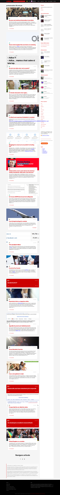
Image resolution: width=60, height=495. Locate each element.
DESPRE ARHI (8, 485)
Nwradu (42, 119)
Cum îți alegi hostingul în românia (18, 221)
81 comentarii (12, 180)
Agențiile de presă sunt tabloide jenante (19, 326)
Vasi (41, 127)
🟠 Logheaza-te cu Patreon (45, 135)
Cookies (41, 493)
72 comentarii (34, 227)
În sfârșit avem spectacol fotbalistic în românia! (21, 117)
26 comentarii (12, 415)
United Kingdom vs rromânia (16, 441)
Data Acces (43, 493)
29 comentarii (12, 309)
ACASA (39, 1)
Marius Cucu (42, 116)
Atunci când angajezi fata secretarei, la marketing (22, 44)
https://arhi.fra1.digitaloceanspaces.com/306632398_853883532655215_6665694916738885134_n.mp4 (29, 121)
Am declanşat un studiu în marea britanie (20, 423)
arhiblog (8, 1)
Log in (43, 149)
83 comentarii (12, 76)
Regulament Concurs (29, 151)
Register (43, 148)
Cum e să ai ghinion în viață (16, 374)
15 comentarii (12, 128)
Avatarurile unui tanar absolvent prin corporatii (22, 388)
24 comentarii (12, 28)
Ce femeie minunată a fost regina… (18, 92)
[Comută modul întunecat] (27, 1)
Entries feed (44, 150)
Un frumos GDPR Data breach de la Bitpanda (21, 196)
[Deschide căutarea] (29, 1)
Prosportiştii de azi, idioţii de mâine (18, 407)
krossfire (42, 114)
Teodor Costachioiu (43, 124)
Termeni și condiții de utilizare (10, 486)
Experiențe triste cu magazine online (19, 301)
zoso (11, 247)
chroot (31, 493)
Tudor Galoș (42, 122)
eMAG (41, 8)
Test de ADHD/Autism (44, 46)
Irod (41, 108)
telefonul (26, 269)
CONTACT (7, 490)
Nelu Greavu (20, 303)
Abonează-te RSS (44, 143)
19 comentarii (12, 154)
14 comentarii (12, 333)
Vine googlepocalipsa (15, 244)
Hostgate (32, 149)
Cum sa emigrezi (50, 1)
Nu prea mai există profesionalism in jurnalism (21, 20)
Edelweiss (42, 106)
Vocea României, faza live (16, 349)
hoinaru (42, 111)
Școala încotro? (12, 283)
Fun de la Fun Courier (14, 268)
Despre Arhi (42, 1)
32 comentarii (12, 357)
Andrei (18, 46)
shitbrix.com (18, 330)
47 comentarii (12, 275)
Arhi (9, 280)
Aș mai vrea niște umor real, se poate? (19, 68)
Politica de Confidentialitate (35, 493)
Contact (46, 1)
